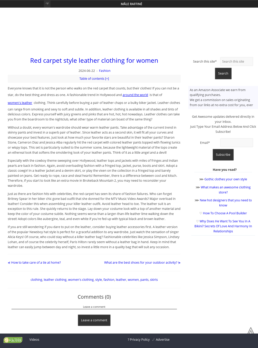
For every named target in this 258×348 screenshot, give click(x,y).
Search (223, 73)
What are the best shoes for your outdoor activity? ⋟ (142, 262)
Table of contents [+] (94, 78)
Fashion (104, 71)
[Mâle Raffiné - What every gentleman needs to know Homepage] (47, 4)
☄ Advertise (161, 339)
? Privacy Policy (139, 339)
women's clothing (81, 280)
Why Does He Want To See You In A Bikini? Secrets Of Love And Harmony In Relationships (223, 226)
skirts (154, 280)
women (133, 280)
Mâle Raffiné (131, 4)
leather (121, 280)
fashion (108, 280)
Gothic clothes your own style (225, 179)
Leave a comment (94, 320)
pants (144, 280)
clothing (36, 280)
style (98, 280)
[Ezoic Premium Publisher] (13, 342)
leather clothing (55, 280)
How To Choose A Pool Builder (225, 213)
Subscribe (223, 154)
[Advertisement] (129, 31)
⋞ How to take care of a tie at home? (34, 262)
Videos (34, 339)
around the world (135, 95)
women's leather (20, 103)
